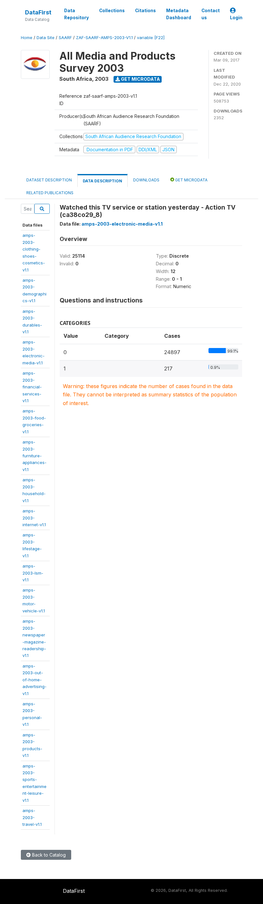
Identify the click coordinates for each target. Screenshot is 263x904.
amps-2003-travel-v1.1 (32, 817)
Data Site (46, 37)
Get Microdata (140, 79)
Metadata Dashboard (178, 14)
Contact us (210, 14)
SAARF (65, 37)
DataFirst (38, 12)
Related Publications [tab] (49, 192)
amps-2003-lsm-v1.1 (32, 572)
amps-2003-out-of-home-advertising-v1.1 (34, 679)
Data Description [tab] (102, 180)
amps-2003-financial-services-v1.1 (32, 386)
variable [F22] (151, 37)
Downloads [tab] (146, 180)
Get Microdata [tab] (191, 180)
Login (236, 17)
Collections (112, 10)
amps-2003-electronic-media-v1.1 (122, 224)
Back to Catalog (48, 855)
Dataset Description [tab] (49, 180)
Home (26, 37)
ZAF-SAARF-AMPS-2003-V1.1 (104, 37)
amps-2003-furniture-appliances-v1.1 (34, 455)
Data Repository (76, 14)
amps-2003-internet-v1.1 (34, 517)
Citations (145, 10)
